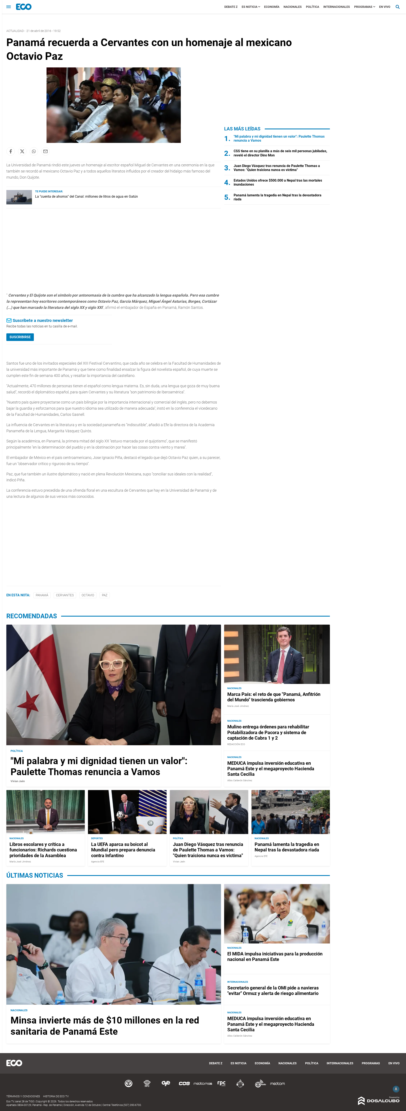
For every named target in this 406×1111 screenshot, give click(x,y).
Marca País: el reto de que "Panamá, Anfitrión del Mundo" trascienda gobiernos (273, 697)
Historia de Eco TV (56, 1096)
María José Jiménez (238, 706)
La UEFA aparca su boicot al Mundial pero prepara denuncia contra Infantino (123, 850)
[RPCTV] (147, 1087)
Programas (363, 6)
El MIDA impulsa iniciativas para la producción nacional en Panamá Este (274, 956)
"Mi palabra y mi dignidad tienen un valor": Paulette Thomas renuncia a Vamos (99, 766)
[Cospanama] (184, 1087)
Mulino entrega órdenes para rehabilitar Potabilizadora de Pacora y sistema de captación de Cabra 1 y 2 (268, 732)
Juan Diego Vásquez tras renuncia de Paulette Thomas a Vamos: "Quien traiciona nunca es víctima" (277, 168)
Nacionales (293, 6)
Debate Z (230, 6)
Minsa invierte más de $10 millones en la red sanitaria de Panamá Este (105, 1026)
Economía (271, 6)
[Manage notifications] (396, 1089)
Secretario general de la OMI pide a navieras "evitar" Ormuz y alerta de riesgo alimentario (273, 990)
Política (312, 6)
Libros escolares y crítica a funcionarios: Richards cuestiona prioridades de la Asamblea (43, 850)
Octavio (88, 595)
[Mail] (45, 151)
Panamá (42, 595)
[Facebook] (10, 151)
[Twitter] (22, 151)
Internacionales (336, 6)
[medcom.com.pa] (277, 1087)
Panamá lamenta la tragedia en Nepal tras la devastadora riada (287, 847)
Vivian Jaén (18, 781)
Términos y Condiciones (23, 1096)
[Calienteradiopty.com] (240, 1087)
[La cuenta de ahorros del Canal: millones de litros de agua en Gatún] (19, 203)
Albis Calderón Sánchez (239, 780)
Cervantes (65, 595)
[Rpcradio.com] (221, 1087)
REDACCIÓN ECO (236, 744)
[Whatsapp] (34, 151)
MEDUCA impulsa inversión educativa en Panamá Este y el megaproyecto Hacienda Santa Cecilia (270, 769)
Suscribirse (20, 337)
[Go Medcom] (203, 1087)
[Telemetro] (128, 1087)
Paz (104, 595)
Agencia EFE (97, 861)
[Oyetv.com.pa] (165, 1087)
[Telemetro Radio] (259, 1087)
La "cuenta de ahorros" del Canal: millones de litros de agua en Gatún (86, 196)
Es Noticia (249, 6)
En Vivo (384, 6)
